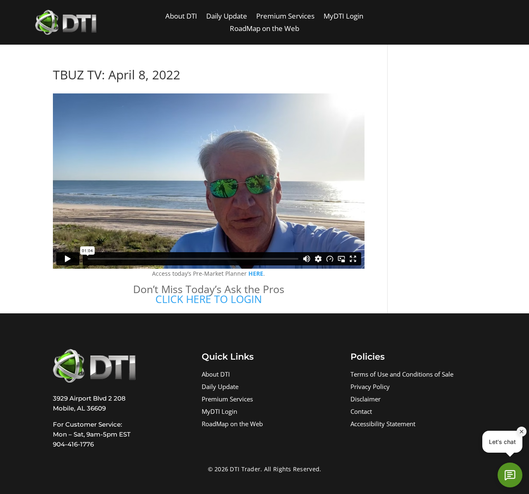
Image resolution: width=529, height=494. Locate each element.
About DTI (181, 17)
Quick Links (228, 356)
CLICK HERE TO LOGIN (208, 299)
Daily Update (226, 17)
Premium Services (285, 17)
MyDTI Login (343, 17)
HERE (255, 273)
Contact (361, 412)
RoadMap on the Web (264, 29)
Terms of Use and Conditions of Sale (401, 375)
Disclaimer (365, 399)
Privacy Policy (370, 387)
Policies (367, 356)
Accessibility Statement (382, 424)
